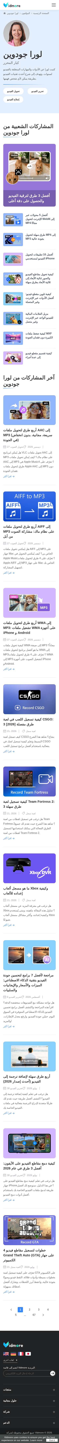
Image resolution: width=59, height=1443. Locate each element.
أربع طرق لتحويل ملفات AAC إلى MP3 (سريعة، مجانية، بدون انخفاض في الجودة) (27, 435)
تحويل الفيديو (13, 91)
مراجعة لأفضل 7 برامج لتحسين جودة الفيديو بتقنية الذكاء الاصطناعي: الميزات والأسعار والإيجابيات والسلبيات (28, 982)
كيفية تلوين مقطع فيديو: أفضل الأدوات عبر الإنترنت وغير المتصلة (40, 298)
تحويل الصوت (16, 447)
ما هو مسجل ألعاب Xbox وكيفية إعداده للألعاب (25, 891)
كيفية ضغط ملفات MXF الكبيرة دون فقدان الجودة (39, 335)
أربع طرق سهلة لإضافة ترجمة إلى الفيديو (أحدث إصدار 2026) (26, 1079)
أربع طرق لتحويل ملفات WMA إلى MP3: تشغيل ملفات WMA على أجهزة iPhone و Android (29, 628)
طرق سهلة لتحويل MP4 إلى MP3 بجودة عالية (41, 236)
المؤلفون (26, 13)
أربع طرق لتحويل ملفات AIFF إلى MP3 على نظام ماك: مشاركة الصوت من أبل (28, 531)
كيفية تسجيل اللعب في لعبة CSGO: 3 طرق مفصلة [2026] (28, 721)
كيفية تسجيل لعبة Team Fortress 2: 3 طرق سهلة (29, 804)
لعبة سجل (31, 731)
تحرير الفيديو (37, 91)
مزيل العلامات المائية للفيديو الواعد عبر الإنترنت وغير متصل (39, 317)
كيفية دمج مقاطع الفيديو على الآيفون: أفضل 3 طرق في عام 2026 (29, 1166)
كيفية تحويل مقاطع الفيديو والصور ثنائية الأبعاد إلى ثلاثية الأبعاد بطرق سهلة (40, 278)
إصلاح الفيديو (13, 99)
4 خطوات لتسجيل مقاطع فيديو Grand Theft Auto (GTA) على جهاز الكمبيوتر (28, 1255)
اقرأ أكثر (7, 476)
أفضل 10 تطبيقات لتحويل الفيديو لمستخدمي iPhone (40, 256)
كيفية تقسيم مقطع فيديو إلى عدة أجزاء (39, 355)
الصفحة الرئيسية (41, 13)
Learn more (36, 1440)
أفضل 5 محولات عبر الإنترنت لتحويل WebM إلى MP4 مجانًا (40, 219)
